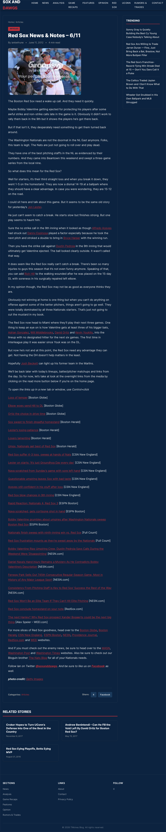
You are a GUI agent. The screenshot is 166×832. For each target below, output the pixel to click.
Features (89, 3)
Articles (19, 22)
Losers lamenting (19, 438)
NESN (67, 635)
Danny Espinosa (37, 233)
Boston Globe (88, 630)
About (61, 789)
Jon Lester (34, 207)
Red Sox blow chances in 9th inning (31, 495)
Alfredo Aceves (102, 228)
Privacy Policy (65, 799)
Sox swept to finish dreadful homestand (33, 422)
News (45, 3)
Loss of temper (18, 397)
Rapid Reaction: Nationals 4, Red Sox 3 (33, 503)
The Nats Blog (38, 657)
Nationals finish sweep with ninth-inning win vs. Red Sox (44, 532)
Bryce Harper (71, 238)
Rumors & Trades (140, 5)
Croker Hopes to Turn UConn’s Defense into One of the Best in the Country (28, 728)
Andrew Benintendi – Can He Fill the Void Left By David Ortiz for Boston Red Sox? (88, 728)
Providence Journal (84, 635)
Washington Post (19, 653)
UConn (126, 3)
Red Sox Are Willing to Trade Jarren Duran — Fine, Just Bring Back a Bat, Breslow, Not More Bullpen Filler (143, 49)
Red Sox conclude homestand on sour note (36, 609)
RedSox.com (16, 640)
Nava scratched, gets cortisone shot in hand (36, 511)
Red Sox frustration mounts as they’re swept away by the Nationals (51, 540)
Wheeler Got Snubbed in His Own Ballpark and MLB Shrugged (142, 98)
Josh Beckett (29, 363)
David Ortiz (62, 332)
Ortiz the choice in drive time (26, 413)
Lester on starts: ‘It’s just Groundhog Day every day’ (41, 462)
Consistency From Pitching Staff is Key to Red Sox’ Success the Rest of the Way (59, 588)
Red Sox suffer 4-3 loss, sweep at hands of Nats (39, 454)
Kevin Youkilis (84, 332)
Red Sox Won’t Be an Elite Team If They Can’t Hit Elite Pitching (48, 600)
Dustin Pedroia (65, 246)
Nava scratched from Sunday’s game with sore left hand (44, 470)
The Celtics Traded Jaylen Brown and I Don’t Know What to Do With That (143, 84)
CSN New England (30, 635)
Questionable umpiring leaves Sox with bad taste (39, 478)
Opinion (103, 3)
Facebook (105, 694)
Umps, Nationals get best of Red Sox (32, 446)
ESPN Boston (52, 635)
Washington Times (48, 653)
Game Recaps (73, 5)
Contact (157, 3)
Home (34, 3)
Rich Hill (29, 273)
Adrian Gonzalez (18, 332)
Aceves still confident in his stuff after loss (35, 487)
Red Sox (114, 5)
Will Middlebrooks (41, 332)
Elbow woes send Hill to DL (25, 405)
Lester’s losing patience (23, 430)
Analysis (59, 3)
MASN (106, 648)
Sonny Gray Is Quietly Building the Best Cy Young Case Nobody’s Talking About (142, 33)
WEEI (34, 640)
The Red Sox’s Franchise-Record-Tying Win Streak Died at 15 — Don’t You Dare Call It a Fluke (143, 68)
